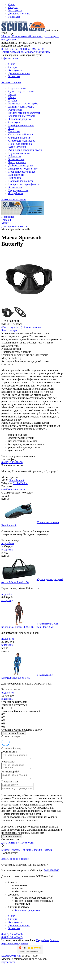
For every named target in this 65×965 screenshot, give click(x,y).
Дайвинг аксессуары (20, 165)
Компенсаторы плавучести (24, 112)
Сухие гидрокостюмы (21, 91)
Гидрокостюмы (17, 88)
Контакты (14, 16)
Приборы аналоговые (21, 125)
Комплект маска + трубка (23, 103)
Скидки (13, 7)
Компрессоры (16, 159)
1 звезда (47, 849)
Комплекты (15, 187)
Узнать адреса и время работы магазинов (25, 51)
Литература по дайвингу (23, 168)
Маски (12, 97)
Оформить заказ (10, 58)
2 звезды (37, 849)
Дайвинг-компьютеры (21, 106)
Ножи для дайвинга (20, 143)
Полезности (27, 842)
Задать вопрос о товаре (15, 858)
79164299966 (51, 870)
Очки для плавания (19, 137)
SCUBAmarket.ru (11, 955)
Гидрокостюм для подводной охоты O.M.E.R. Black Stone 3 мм (29, 625)
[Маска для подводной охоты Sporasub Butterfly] (29, 305)
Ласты (12, 94)
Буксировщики (17, 162)
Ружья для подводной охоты (25, 150)
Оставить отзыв (32, 327)
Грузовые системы (19, 153)
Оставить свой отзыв (14, 733)
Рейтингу (14, 842)
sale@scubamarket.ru (13, 489)
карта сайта (8, 962)
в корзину (7, 549)
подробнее (7, 543)
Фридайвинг (15, 193)
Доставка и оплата (19, 13)
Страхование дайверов (21, 140)
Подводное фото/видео (22, 171)
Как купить (15, 10)
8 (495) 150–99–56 (12, 48)
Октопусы (14, 122)
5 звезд (5, 849)
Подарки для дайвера (20, 180)
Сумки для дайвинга (20, 134)
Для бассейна (16, 174)
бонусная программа (27, 910)
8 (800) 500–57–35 (33, 48)
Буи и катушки (17, 146)
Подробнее (7, 216)
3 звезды (26, 849)
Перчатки (14, 131)
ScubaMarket (16, 480)
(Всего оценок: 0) (11, 327)
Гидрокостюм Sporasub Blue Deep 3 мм (27, 676)
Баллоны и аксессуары (21, 115)
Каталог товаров (11, 82)
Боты (11, 128)
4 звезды (15, 849)
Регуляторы (15, 109)
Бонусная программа (13, 199)
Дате (4, 842)
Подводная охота (18, 190)
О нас (11, 4)
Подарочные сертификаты (24, 184)
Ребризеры (14, 156)
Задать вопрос (9, 330)
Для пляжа (14, 177)
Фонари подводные (20, 119)
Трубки (12, 100)
